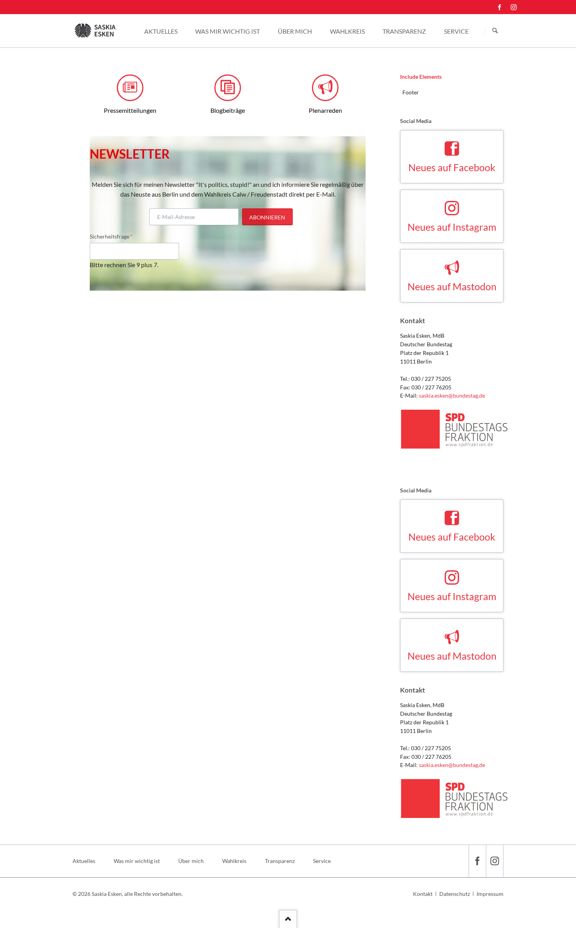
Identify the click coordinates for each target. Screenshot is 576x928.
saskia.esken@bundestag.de (452, 395)
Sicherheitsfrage (111, 236)
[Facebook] (500, 7)
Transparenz (280, 860)
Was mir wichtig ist (137, 860)
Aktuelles (83, 860)
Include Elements (421, 76)
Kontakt (423, 893)
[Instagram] (514, 7)
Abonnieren (267, 217)
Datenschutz (454, 893)
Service (322, 860)
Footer (410, 92)
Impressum (490, 893)
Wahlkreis (234, 860)
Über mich (191, 860)
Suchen (495, 31)
